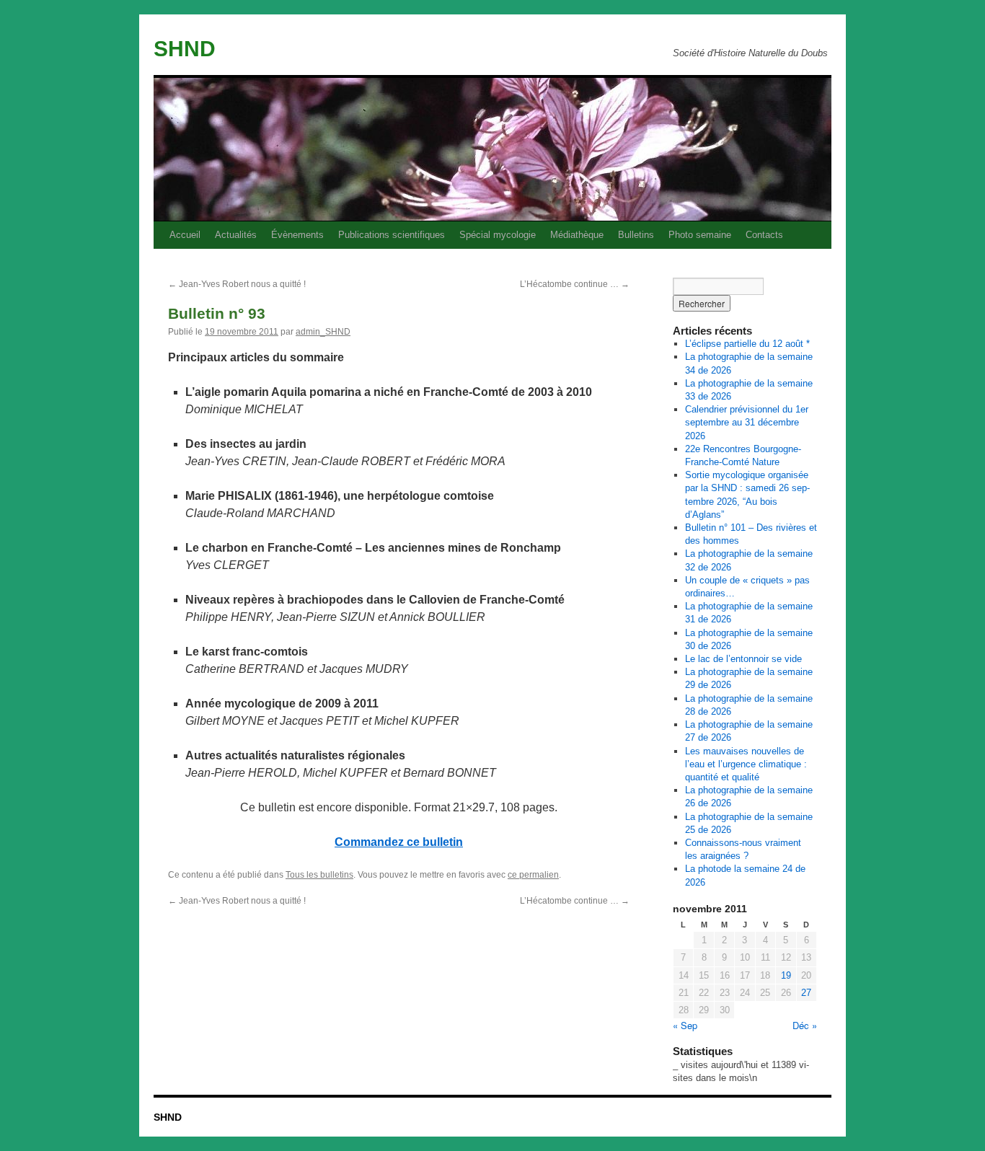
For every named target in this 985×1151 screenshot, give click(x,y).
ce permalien (533, 875)
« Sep (685, 1025)
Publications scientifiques (391, 234)
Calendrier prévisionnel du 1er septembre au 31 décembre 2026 (746, 422)
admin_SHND (323, 332)
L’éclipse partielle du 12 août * (747, 343)
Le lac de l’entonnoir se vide (743, 658)
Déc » (804, 1025)
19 (786, 975)
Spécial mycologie (497, 234)
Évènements (297, 234)
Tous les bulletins (319, 875)
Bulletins (636, 234)
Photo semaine (699, 234)
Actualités (236, 234)
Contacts (764, 234)
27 (806, 992)
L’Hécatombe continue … (575, 284)
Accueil (184, 234)
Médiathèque (577, 234)
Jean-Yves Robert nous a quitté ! (237, 284)
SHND (185, 49)
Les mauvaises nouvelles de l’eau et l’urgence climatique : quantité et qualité (746, 764)
